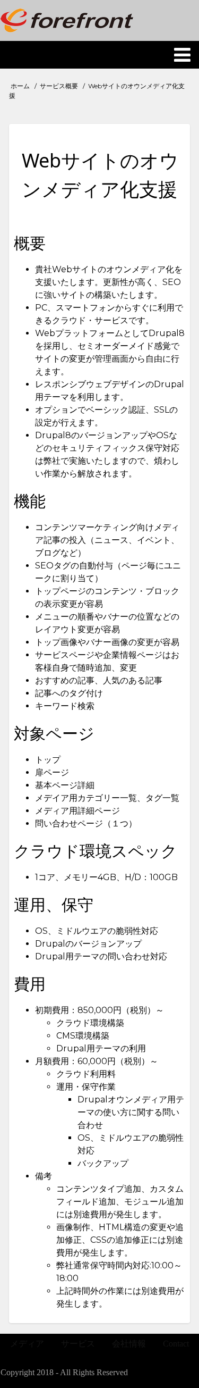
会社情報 (129, 1343)
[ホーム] (67, 20)
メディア (27, 1343)
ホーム (20, 86)
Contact (176, 1343)
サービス (78, 1343)
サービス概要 (59, 86)
